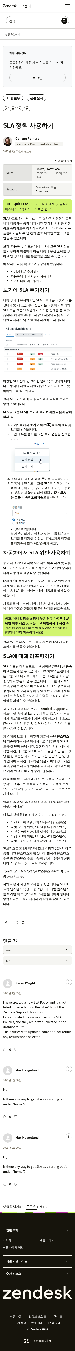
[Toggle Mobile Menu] (67, 6)
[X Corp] (20, 109)
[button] (34, 1230)
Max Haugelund (27, 1070)
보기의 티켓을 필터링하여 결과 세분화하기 (40, 540)
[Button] (6, 922)
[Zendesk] (37, 1292)
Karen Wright (25, 983)
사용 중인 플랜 (63, 161)
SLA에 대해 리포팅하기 (26, 280)
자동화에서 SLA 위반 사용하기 (31, 276)
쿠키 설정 (20, 1322)
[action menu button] (69, 982)
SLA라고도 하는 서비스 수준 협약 (26, 218)
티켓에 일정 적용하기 (20, 632)
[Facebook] (13, 109)
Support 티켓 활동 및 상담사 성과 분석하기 (34, 723)
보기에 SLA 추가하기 (25, 271)
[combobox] (37, 949)
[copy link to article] (6, 109)
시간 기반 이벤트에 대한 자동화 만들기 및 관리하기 (36, 606)
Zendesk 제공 (42, 1340)
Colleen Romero (27, 138)
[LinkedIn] (27, 109)
